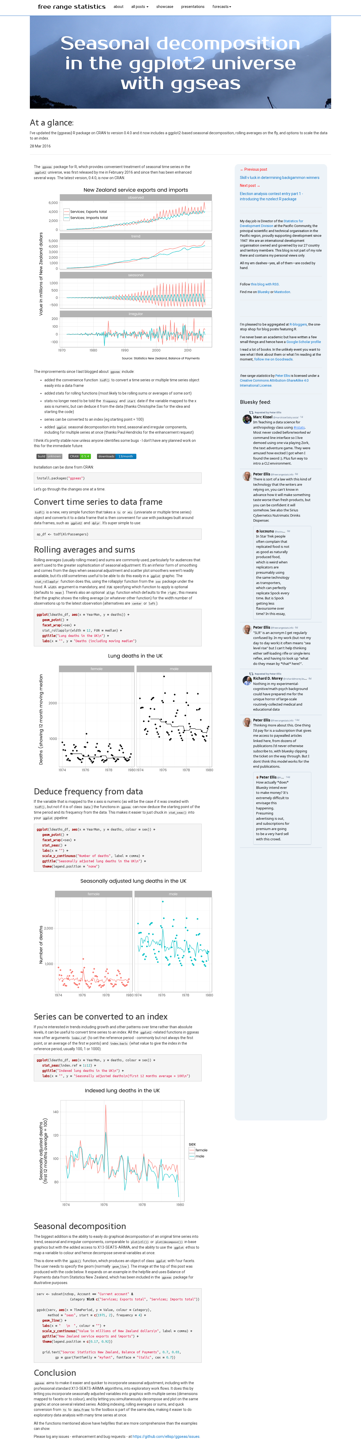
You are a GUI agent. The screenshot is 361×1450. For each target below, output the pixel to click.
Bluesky (264, 292)
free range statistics (72, 6)
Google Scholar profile (303, 342)
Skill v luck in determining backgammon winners (280, 177)
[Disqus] (281, 914)
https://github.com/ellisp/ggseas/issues (166, 1436)
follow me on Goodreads (273, 359)
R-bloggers (298, 324)
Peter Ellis (282, 376)
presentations (193, 6)
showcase (164, 6)
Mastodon (282, 292)
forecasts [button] (220, 6)
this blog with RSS (265, 284)
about (118, 6)
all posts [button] (138, 6)
